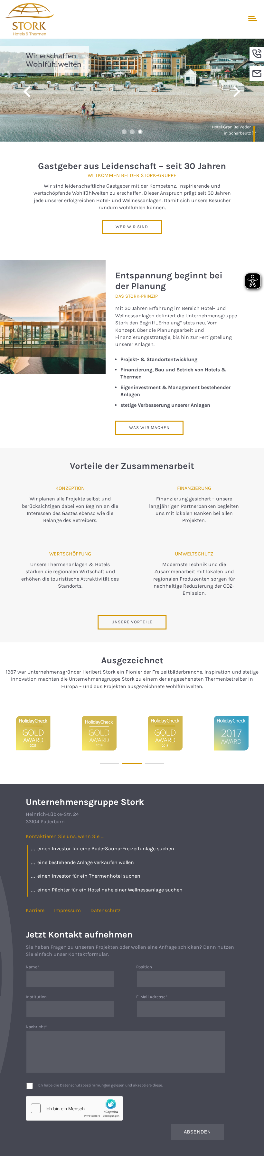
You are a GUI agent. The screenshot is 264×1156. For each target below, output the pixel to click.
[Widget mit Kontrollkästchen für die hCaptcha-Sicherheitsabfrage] (74, 1108)
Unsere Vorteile (132, 622)
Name (37, 967)
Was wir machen (149, 427)
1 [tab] (124, 131)
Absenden (197, 1132)
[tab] (109, 763)
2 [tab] (132, 131)
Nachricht (37, 1027)
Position (144, 967)
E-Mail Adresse (151, 997)
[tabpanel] (132, 90)
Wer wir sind (132, 226)
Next (237, 92)
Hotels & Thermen (125, 19)
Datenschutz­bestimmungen (85, 1085)
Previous (27, 92)
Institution (36, 996)
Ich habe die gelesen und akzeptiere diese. (100, 1085)
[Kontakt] (257, 73)
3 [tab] (140, 131)
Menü (252, 18)
